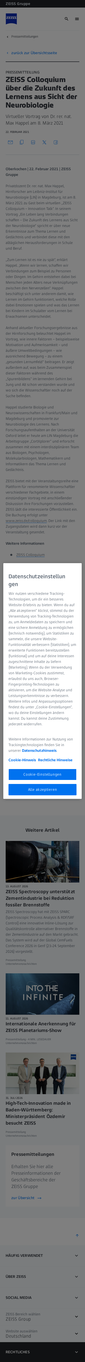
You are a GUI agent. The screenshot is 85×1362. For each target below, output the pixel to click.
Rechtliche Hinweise (55, 760)
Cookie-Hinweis (22, 760)
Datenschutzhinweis (39, 750)
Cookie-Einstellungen (42, 774)
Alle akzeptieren (42, 789)
